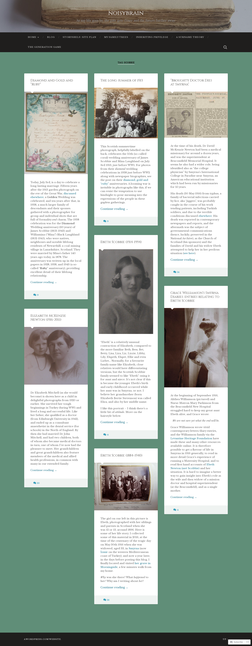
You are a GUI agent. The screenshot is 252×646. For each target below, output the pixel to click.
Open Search (225, 47)
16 (108, 600)
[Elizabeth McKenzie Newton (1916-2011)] (56, 356)
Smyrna (134, 548)
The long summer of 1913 (121, 80)
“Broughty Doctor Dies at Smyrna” (191, 82)
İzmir (104, 552)
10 (38, 483)
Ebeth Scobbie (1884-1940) (121, 455)
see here (189, 253)
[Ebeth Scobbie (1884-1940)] (126, 486)
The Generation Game (44, 47)
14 (178, 272)
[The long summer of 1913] (126, 113)
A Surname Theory (190, 37)
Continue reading (43, 282)
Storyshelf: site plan (79, 37)
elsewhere (205, 216)
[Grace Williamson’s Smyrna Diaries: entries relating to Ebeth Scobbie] (196, 347)
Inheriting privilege (152, 37)
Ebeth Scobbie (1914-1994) (121, 242)
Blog (51, 37)
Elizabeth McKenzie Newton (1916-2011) (48, 318)
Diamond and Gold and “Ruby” (51, 82)
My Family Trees (116, 37)
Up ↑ (225, 639)
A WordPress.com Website (42, 639)
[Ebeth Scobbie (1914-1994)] (126, 291)
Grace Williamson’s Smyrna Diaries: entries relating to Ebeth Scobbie (194, 297)
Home (32, 37)
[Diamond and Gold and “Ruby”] (56, 133)
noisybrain (126, 13)
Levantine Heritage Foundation (191, 438)
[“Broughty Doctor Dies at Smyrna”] (196, 115)
